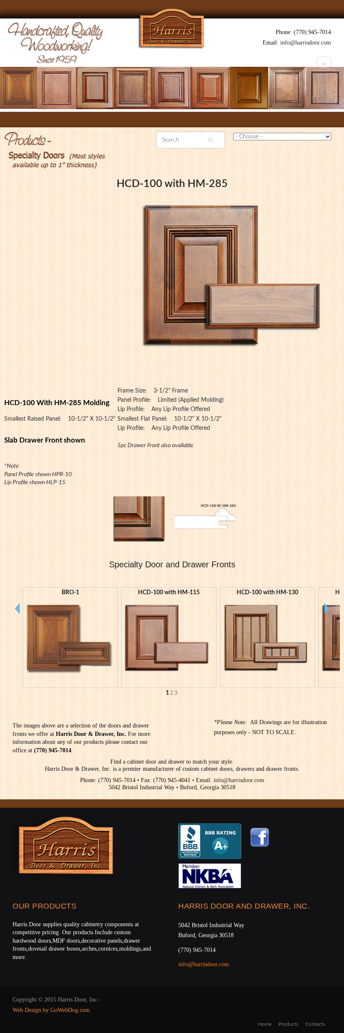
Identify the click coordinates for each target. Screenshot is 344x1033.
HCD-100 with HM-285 (172, 184)
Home (264, 1024)
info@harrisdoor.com (305, 43)
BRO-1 (70, 593)
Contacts (315, 1024)
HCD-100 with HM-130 (267, 593)
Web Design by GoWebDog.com (51, 1010)
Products (288, 1024)
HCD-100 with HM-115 (169, 593)
